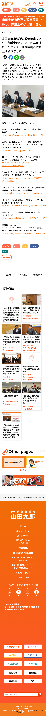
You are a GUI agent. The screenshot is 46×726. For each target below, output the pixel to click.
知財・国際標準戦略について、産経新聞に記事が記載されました (31, 310)
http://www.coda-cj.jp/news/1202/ (17, 150)
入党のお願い (23, 547)
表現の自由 (14, 646)
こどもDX (8, 377)
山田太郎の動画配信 (24, 552)
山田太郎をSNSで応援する (23, 541)
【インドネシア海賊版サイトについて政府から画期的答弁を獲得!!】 (32, 339)
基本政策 (24, 535)
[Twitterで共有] (5, 57)
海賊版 (8, 257)
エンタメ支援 (9, 348)
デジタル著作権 (30, 350)
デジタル (32, 10)
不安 (23, 10)
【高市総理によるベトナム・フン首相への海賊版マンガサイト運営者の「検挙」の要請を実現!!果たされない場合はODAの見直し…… (11, 431)
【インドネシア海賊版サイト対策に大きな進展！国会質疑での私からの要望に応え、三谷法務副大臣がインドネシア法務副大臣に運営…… (11, 315)
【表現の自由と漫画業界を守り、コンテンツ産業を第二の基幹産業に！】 (11, 340)
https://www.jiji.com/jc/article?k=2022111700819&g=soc (16, 164)
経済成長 (14, 663)
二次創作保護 (9, 350)
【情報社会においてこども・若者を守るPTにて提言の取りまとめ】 (31, 399)
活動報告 (33, 672)
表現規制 (15, 402)
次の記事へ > (38, 274)
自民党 (7, 402)
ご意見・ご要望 (23, 577)
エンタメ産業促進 (30, 348)
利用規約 (18, 712)
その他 (34, 663)
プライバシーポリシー (23, 572)
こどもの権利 (9, 380)
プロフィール (24, 530)
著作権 (36, 318)
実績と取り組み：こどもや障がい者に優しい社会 (23, 566)
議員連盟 (8, 404)
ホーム (23, 525)
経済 (40, 10)
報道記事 (28, 316)
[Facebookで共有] (10, 57)
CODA (9, 122)
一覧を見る (23, 274)
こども (16, 10)
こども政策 (28, 380)
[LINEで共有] (16, 57)
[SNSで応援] (28, 2)
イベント (33, 680)
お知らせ (13, 672)
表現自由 (7, 10)
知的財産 (28, 318)
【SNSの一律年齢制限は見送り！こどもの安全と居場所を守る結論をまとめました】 (11, 370)
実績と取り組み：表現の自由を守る (23, 559)
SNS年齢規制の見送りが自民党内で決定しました (31, 368)
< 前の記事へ (7, 274)
